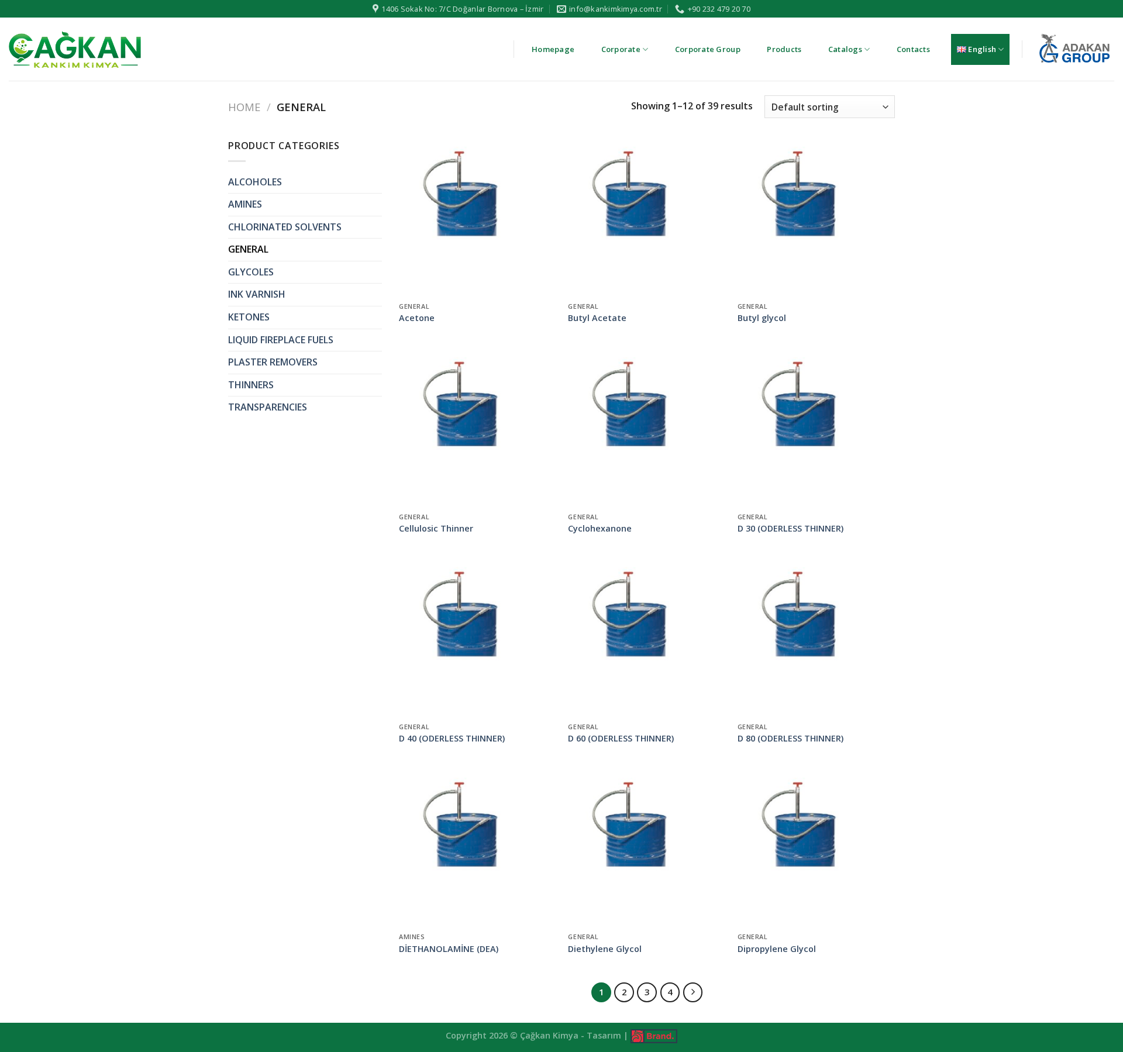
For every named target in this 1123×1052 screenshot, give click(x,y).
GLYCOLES (251, 271)
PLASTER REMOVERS (273, 362)
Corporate (620, 49)
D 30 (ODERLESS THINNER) (790, 528)
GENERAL (248, 249)
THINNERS (251, 384)
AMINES (245, 204)
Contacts (913, 49)
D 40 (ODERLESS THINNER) (452, 738)
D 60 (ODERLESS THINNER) (621, 738)
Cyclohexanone (600, 528)
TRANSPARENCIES (267, 407)
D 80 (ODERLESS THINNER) (790, 738)
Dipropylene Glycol (777, 949)
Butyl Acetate (597, 318)
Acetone (417, 318)
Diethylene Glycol (605, 949)
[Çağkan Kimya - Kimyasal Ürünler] (75, 49)
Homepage (553, 49)
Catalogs (845, 49)
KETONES (249, 317)
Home (244, 106)
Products (784, 49)
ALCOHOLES (255, 181)
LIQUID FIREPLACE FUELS (280, 339)
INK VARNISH (256, 294)
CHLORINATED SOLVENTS (285, 226)
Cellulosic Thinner (436, 528)
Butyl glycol (762, 318)
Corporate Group (707, 49)
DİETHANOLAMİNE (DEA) (448, 949)
